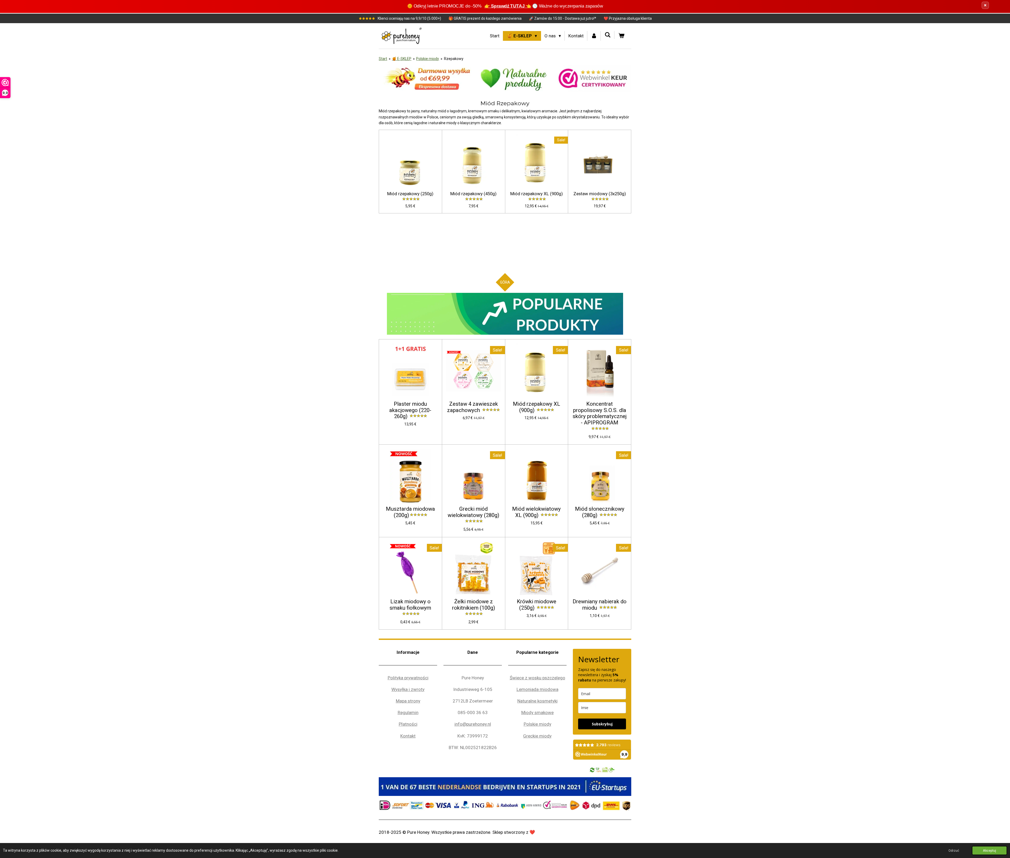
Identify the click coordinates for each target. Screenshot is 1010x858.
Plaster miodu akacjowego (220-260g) (410, 410)
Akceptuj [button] (989, 850)
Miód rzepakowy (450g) (473, 193)
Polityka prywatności (408, 677)
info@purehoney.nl (472, 724)
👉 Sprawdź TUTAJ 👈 (507, 6)
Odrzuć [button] (953, 850)
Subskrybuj (602, 723)
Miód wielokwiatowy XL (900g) (536, 512)
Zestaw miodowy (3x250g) (599, 193)
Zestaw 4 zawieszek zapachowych (472, 407)
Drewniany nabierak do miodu (600, 605)
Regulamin (408, 712)
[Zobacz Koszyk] (621, 36)
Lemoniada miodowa (537, 689)
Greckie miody (537, 736)
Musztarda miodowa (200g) (410, 512)
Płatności (408, 724)
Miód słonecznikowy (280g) (599, 512)
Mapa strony (408, 701)
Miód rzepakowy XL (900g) (536, 193)
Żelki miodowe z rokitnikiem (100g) (473, 605)
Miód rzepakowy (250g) (410, 193)
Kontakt (408, 736)
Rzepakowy (453, 59)
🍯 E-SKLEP (401, 59)
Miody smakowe (537, 712)
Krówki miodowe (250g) (536, 605)
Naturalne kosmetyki (537, 701)
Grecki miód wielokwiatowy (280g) (473, 512)
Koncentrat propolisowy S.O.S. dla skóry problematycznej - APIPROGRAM (600, 413)
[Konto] (594, 36)
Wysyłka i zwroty (408, 689)
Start (383, 59)
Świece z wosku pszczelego (537, 677)
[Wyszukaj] (607, 35)
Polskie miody (427, 59)
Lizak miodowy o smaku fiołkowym (410, 605)
